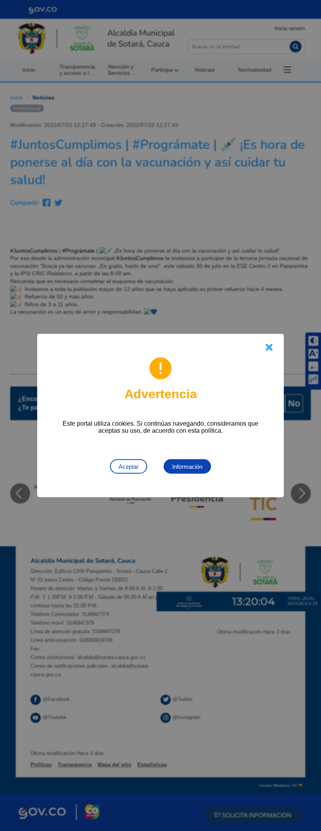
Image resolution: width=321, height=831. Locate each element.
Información (187, 466)
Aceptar (129, 466)
